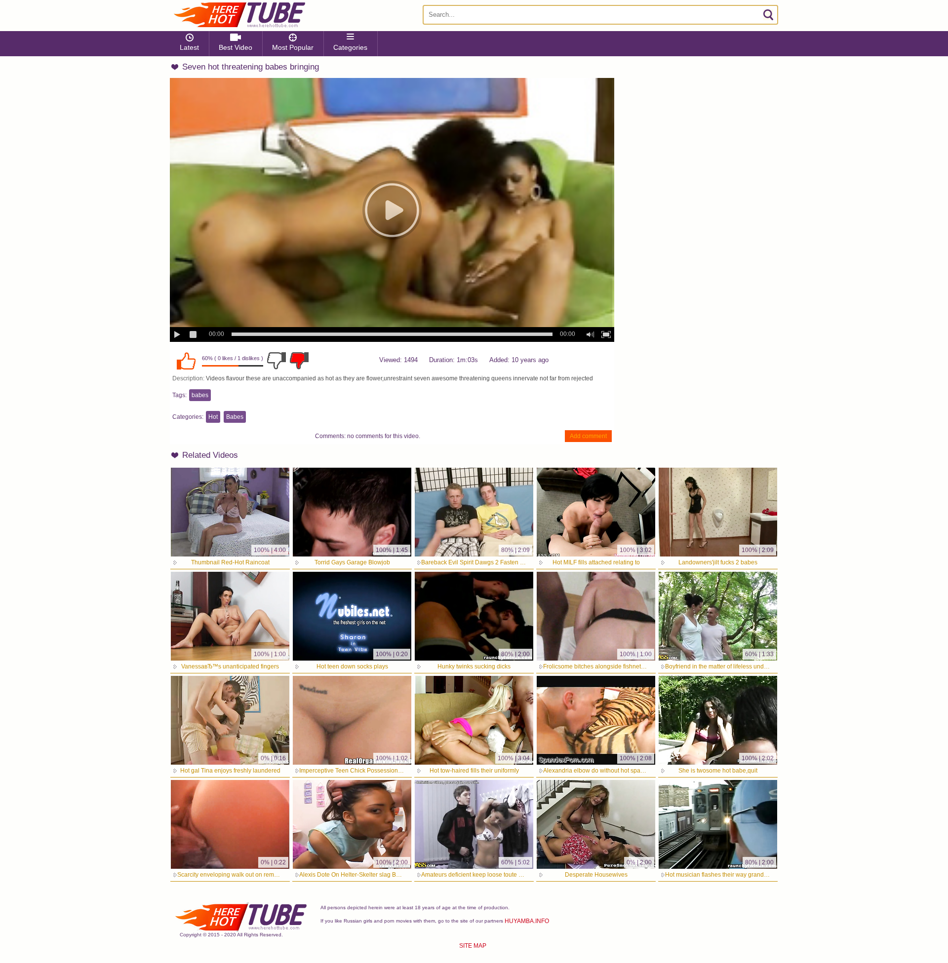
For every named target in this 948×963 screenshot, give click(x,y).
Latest (189, 47)
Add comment (588, 436)
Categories (350, 47)
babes (200, 395)
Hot (213, 416)
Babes (234, 416)
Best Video (235, 47)
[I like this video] (186, 360)
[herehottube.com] (239, 14)
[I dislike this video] (276, 360)
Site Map (472, 945)
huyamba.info (527, 921)
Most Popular (293, 47)
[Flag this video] (299, 360)
